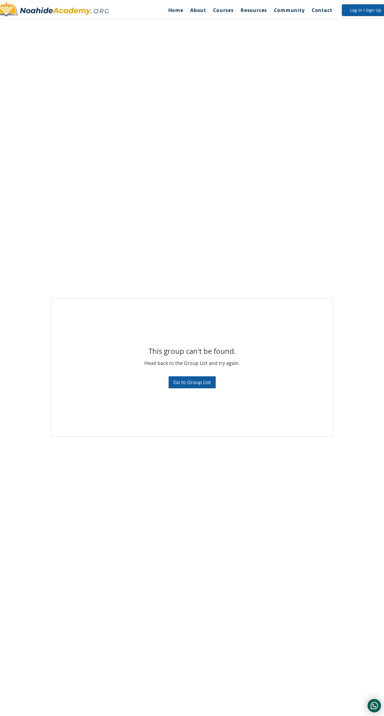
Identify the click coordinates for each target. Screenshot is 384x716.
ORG (101, 11)
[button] (198, 10)
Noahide (36, 10)
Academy (72, 10)
